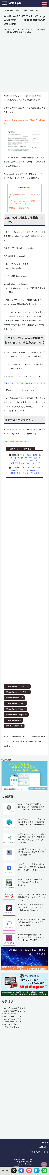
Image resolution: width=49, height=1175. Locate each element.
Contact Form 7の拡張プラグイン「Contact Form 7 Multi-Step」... (32, 882)
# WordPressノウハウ (15, 709)
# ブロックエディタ (14, 726)
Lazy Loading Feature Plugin (16, 441)
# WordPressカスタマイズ (17, 686)
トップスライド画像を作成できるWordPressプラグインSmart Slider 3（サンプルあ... (31, 867)
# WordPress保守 (13, 720)
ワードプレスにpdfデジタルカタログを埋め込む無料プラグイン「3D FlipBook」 (32, 852)
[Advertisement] (24, 60)
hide (29, 187)
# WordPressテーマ (14, 697)
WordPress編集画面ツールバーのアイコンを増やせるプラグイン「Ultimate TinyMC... (31, 937)
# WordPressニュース (15, 703)
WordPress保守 (11, 1024)
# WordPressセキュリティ (17, 692)
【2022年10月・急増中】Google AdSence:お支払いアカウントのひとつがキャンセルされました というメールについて (26, 459)
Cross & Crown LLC (28, 1159)
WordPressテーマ (12, 1013)
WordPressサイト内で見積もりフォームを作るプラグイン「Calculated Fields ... (31, 907)
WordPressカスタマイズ (14, 1008)
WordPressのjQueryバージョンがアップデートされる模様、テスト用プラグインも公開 (25, 470)
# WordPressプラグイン (16, 714)
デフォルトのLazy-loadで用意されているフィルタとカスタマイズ (24, 202)
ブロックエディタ (11, 1027)
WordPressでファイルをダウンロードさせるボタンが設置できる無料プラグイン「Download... (32, 822)
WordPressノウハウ (13, 1019)
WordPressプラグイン (13, 1021)
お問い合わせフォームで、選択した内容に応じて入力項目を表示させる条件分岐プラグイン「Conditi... (31, 838)
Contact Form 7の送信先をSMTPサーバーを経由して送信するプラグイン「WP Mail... (31, 807)
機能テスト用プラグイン (19, 208)
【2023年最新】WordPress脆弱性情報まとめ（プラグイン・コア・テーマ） (32, 897)
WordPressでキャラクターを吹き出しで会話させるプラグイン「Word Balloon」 (31, 922)
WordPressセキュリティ (14, 1010)
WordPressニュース (12, 10)
